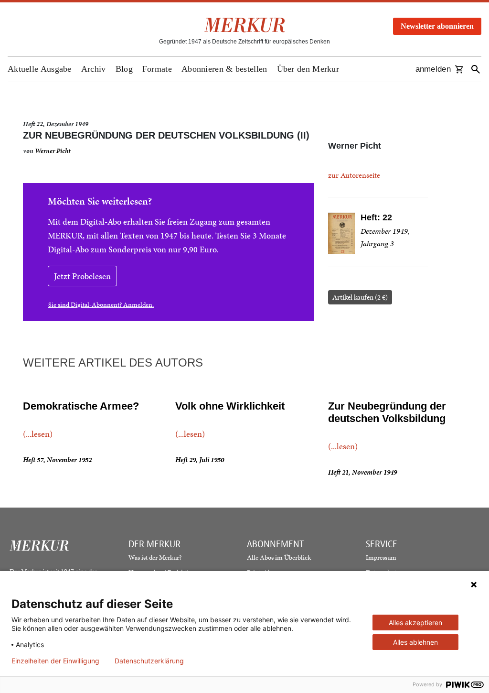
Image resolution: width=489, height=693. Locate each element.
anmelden (433, 69)
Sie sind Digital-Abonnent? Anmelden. (101, 304)
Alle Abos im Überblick (279, 557)
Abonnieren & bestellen (224, 69)
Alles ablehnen (415, 642)
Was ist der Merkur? (154, 557)
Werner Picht (52, 150)
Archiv (93, 69)
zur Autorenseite (354, 175)
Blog (124, 69)
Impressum (381, 557)
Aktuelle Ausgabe (40, 69)
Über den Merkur (308, 69)
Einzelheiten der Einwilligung (55, 661)
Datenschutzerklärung (149, 661)
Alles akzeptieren (415, 622)
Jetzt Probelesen (82, 276)
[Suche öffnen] (475, 69)
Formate (157, 69)
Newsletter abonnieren (437, 26)
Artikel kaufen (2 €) (360, 297)
